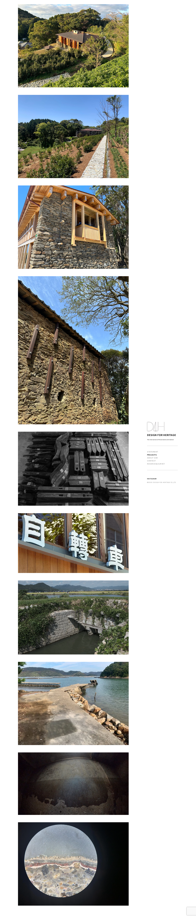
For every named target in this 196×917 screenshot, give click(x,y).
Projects (152, 455)
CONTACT (151, 461)
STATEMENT (152, 452)
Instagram (152, 479)
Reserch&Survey (156, 464)
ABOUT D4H (152, 458)
